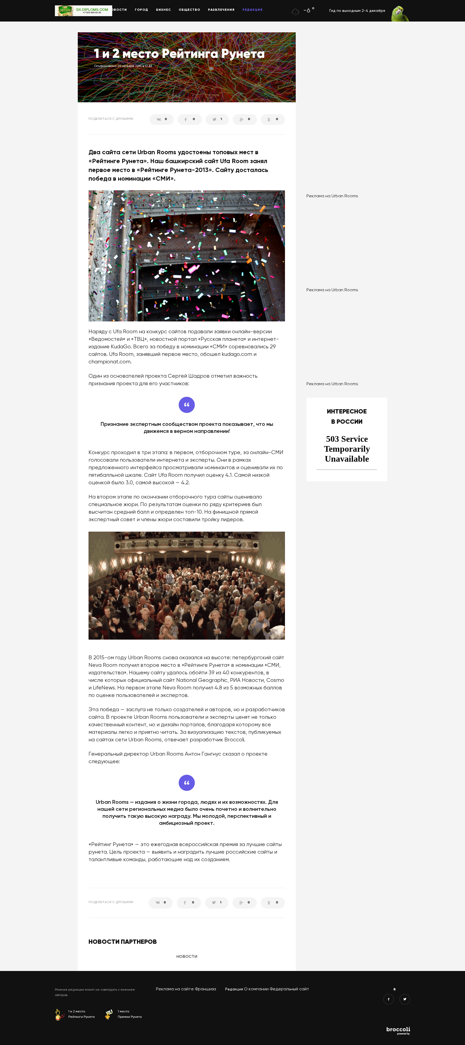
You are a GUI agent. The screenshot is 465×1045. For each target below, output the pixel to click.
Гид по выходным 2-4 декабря (357, 11)
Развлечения (221, 10)
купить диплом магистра (121, 5)
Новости (117, 10)
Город (141, 10)
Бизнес (163, 10)
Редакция (252, 10)
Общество (189, 10)
